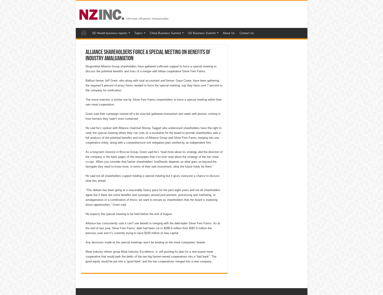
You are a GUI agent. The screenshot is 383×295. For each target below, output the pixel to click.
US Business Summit (202, 33)
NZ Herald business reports (109, 33)
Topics (138, 33)
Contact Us (247, 33)
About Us (229, 33)
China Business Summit (165, 33)
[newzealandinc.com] (125, 13)
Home (84, 32)
